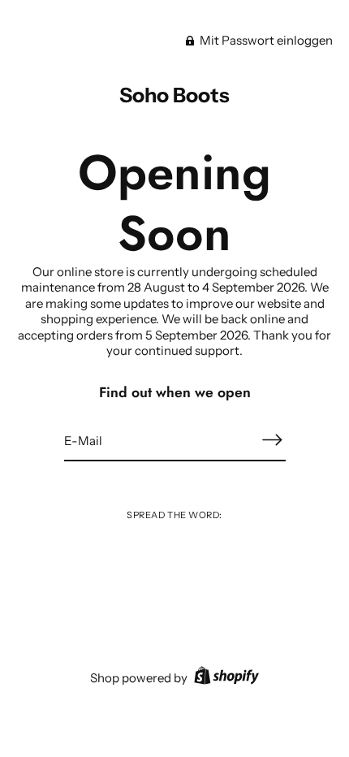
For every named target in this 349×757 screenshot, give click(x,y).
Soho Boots (174, 95)
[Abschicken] (273, 440)
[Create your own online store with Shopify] (224, 678)
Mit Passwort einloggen (265, 40)
